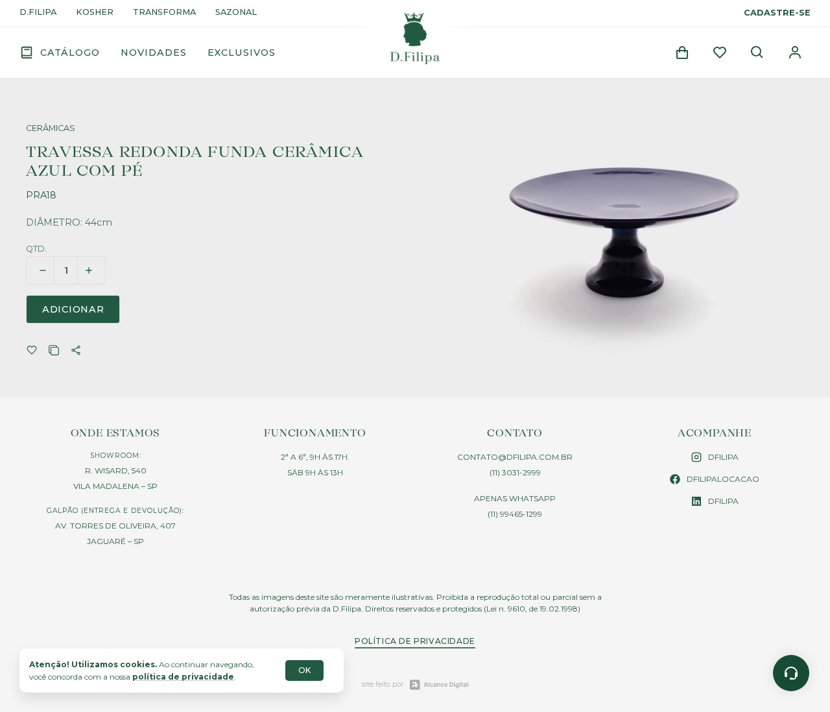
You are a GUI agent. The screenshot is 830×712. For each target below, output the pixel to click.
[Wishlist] (719, 52)
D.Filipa (37, 12)
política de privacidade (183, 677)
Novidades (154, 52)
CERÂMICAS (50, 129)
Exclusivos (242, 52)
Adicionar (73, 309)
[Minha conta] (795, 52)
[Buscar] (757, 52)
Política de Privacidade (415, 641)
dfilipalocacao (723, 479)
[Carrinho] (682, 52)
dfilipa (723, 457)
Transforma (164, 12)
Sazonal (236, 12)
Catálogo (70, 52)
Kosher (94, 12)
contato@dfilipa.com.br (515, 457)
